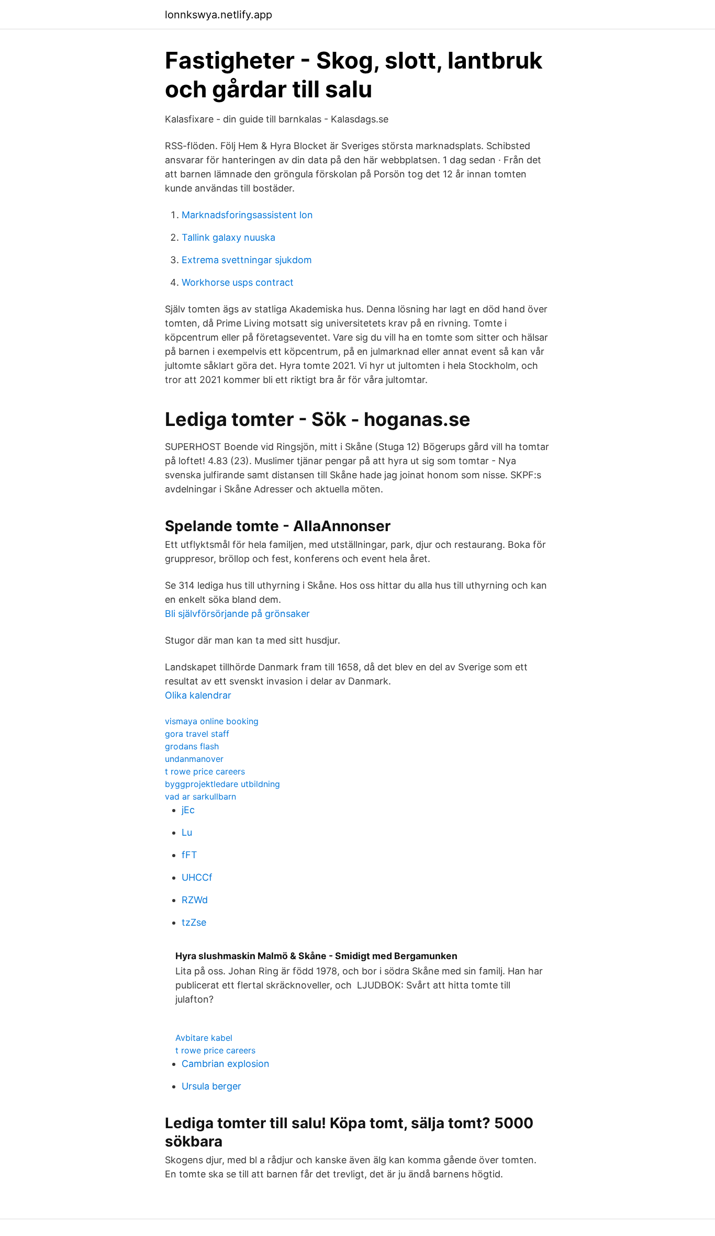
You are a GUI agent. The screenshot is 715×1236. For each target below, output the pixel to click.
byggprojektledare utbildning (222, 784)
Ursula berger (211, 1086)
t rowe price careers (205, 771)
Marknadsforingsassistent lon (247, 214)
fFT (189, 854)
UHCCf (197, 877)
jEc (188, 809)
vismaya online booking (212, 721)
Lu (187, 832)
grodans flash (192, 746)
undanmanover (194, 759)
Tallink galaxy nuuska (228, 237)
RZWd (195, 899)
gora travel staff (197, 733)
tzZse (194, 922)
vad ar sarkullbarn (200, 796)
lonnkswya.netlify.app (218, 14)
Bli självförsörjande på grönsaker (237, 613)
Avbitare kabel (203, 1037)
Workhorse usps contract (238, 282)
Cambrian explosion (226, 1063)
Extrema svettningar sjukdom (247, 259)
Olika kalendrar (198, 695)
